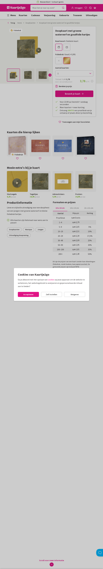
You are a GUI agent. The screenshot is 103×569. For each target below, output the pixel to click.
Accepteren (28, 294)
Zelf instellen (51, 294)
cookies (51, 279)
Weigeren (75, 294)
